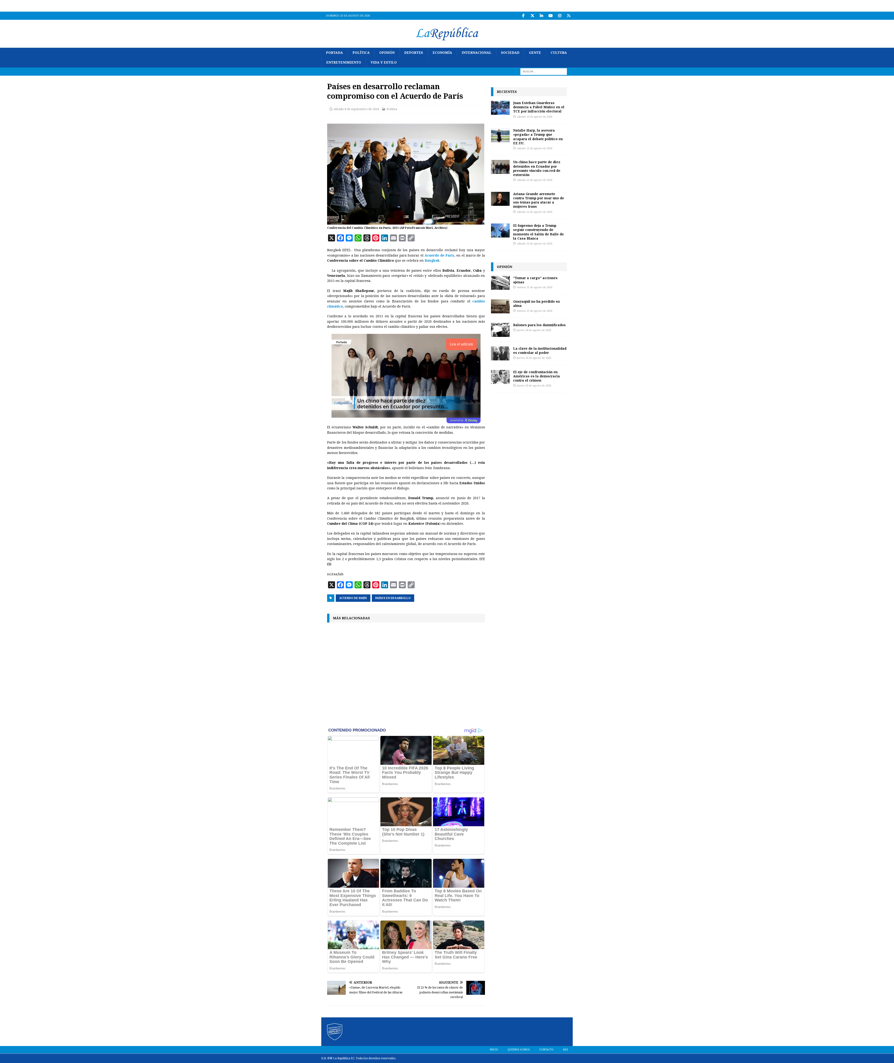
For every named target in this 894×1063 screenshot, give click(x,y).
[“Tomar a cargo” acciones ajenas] (500, 283)
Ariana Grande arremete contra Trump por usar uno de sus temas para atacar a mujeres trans (538, 200)
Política (361, 52)
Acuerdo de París (353, 598)
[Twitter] (532, 16)
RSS (565, 1049)
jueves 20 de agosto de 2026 (534, 330)
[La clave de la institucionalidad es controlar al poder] (500, 353)
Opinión (387, 52)
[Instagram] (559, 16)
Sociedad (510, 52)
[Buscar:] (543, 71)
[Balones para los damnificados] (500, 330)
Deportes (413, 52)
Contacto (546, 1049)
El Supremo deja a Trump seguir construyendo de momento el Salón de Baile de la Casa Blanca (538, 231)
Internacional (476, 52)
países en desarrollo (393, 598)
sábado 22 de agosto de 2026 (534, 116)
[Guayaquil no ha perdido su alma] (500, 306)
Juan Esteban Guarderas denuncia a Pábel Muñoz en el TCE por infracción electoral (538, 107)
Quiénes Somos (519, 1049)
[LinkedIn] (541, 16)
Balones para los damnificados (539, 325)
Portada (334, 52)
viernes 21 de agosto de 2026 (534, 287)
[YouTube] (550, 16)
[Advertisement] (406, 674)
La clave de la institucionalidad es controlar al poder (539, 350)
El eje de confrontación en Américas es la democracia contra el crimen (536, 376)
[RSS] (569, 16)
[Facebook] (523, 16)
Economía (442, 52)
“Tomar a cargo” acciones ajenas (535, 280)
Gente (535, 52)
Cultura (559, 52)
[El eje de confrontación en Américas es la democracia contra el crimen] (500, 377)
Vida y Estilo (384, 62)
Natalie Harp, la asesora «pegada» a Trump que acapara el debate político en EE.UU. (538, 136)
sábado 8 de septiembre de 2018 (356, 109)
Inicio (494, 1049)
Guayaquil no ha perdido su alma (536, 303)
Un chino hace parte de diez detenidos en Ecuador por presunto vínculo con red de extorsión (536, 168)
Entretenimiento (343, 62)
